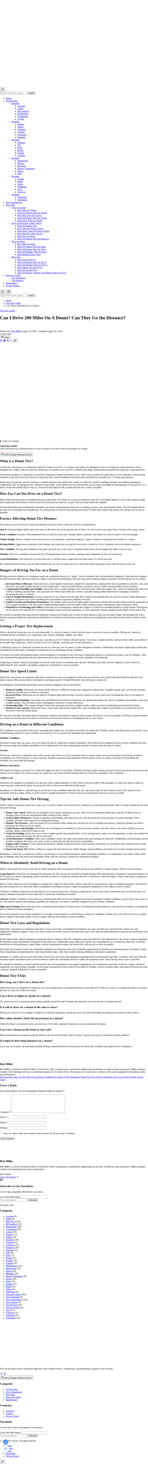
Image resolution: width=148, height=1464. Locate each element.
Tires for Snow (18, 241)
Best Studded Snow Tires (28, 254)
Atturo (20, 108)
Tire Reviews (12, 101)
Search (31, 93)
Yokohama (22, 200)
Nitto (19, 174)
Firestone (21, 129)
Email (3, 1122)
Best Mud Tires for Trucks (29, 215)
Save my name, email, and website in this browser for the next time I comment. (39, 1133)
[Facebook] (1, 1374)
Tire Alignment (18, 278)
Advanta (21, 106)
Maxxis (20, 163)
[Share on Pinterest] (4, 341)
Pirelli (20, 181)
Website (3, 1128)
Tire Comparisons (14, 202)
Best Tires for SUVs (26, 259)
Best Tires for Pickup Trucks (30, 228)
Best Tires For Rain (26, 236)
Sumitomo (22, 187)
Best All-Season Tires (27, 226)
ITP (19, 145)
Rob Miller (16, 331)
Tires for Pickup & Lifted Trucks (26, 223)
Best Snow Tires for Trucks (29, 220)
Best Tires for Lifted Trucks (29, 233)
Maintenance (11, 283)
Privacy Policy (12, 1416)
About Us (10, 1411)
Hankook (21, 137)
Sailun (20, 184)
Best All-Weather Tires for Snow (32, 252)
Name (3, 1117)
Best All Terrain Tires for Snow (31, 246)
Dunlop (20, 124)
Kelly (19, 147)
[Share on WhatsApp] (1, 341)
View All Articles (8, 1177)
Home (8, 98)
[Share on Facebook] (11, 341)
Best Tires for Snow (26, 244)
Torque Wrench (13, 286)
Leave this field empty (10, 1197)
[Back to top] (2, 1462)
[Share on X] (7, 341)
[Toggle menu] (8, 291)
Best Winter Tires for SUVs (29, 267)
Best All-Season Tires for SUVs (31, 262)
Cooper (20, 119)
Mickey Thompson (26, 168)
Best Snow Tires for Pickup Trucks (33, 231)
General (21, 132)
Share (6, 337)
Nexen (20, 171)
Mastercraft (22, 160)
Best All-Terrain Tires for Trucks (32, 213)
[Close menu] (2, 89)
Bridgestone (22, 114)
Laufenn (21, 155)
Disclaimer (11, 1453)
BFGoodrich (23, 111)
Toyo (19, 189)
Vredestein (22, 197)
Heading (15, 103)
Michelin (21, 166)
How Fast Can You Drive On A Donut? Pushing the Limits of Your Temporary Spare (43, 1077)
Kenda (20, 150)
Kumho (20, 153)
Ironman (21, 142)
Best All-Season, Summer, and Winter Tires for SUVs (41, 273)
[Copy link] (15, 341)
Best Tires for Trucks (26, 210)
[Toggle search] (2, 292)
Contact (9, 1413)
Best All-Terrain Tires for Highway (33, 239)
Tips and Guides (13, 275)
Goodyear (21, 134)
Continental (22, 116)
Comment (5, 1112)
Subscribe (32, 1200)
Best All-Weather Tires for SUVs (32, 265)
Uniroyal (21, 192)
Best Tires (10, 205)
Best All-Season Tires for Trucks (32, 218)
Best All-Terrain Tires (27, 270)
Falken (20, 127)
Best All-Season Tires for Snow (31, 249)
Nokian (20, 179)
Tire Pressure (17, 280)
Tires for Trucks (19, 207)
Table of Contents (10, 441)
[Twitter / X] (4, 1374)
